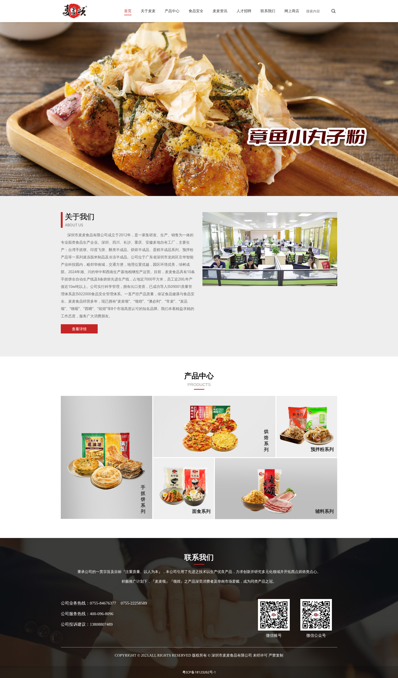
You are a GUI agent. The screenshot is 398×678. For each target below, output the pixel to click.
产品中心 (172, 10)
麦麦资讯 (220, 10)
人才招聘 (244, 10)
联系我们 (267, 10)
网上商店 (291, 10)
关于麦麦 (148, 10)
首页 (128, 10)
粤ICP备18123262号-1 (199, 672)
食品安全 (196, 10)
